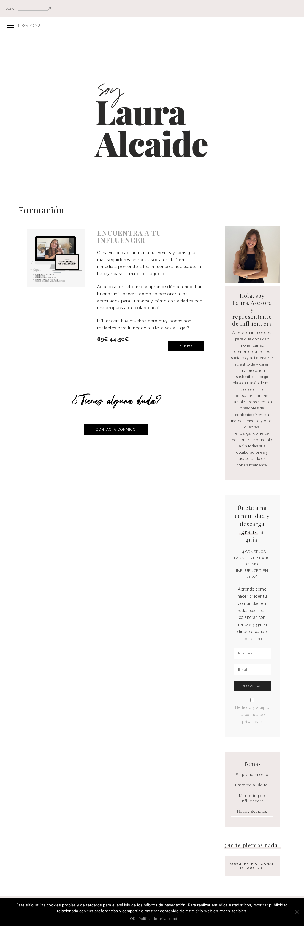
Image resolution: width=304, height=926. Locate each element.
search (11, 8)
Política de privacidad (157, 918)
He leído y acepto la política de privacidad (252, 714)
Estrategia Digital (252, 785)
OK (132, 918)
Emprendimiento (252, 774)
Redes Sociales (252, 811)
